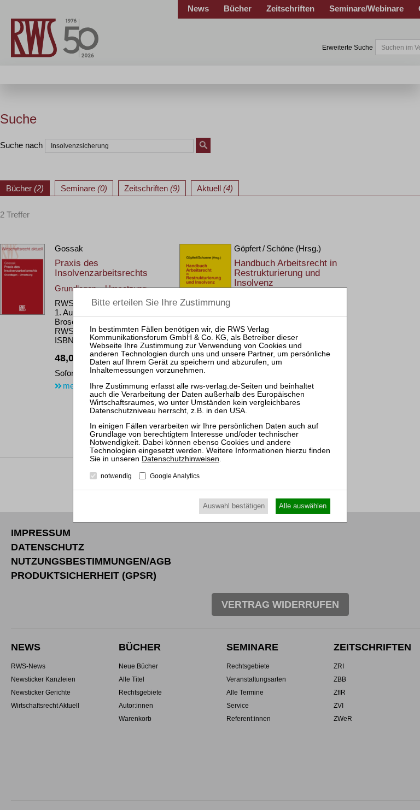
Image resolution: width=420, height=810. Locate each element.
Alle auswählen (302, 506)
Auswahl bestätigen (234, 506)
